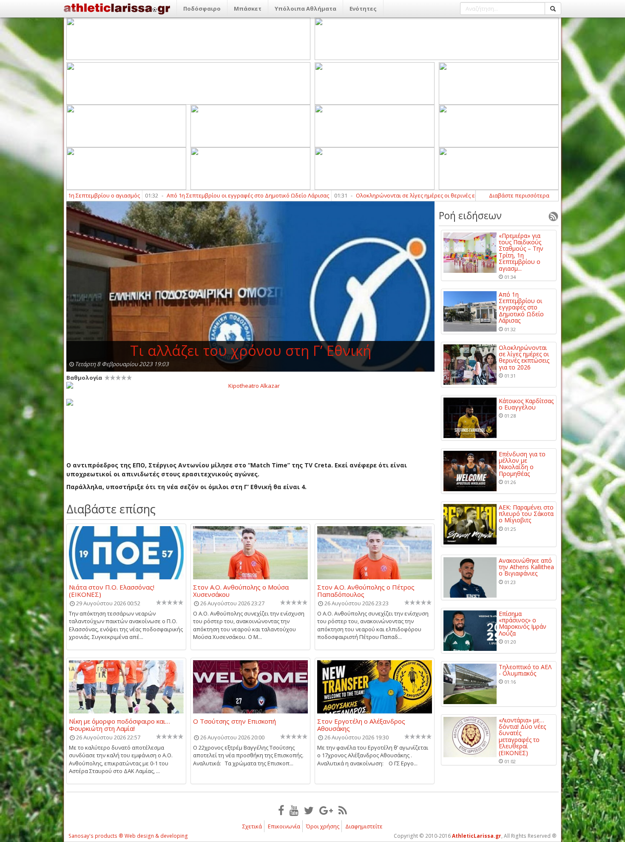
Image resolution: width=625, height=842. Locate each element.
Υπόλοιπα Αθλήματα (305, 8)
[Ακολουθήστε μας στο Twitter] (309, 810)
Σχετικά (252, 826)
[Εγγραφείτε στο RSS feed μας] (342, 810)
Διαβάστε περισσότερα (519, 195)
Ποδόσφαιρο (202, 8)
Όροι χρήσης (322, 826)
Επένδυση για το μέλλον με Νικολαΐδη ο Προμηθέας (522, 464)
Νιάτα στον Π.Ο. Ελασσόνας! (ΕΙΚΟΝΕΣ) (111, 590)
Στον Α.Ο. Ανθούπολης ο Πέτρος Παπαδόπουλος (366, 590)
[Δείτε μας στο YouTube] (294, 810)
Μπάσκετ (247, 8)
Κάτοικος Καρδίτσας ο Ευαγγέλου (526, 404)
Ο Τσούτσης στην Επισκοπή (234, 721)
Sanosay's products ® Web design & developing (128, 835)
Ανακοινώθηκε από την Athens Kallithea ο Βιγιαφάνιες (526, 567)
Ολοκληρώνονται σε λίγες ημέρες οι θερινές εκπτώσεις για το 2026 (405, 195)
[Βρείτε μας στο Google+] (326, 810)
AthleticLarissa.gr (476, 835)
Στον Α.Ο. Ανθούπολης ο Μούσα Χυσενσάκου (241, 590)
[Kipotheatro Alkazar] (250, 385)
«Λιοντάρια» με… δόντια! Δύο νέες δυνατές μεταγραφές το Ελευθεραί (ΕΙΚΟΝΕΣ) (522, 736)
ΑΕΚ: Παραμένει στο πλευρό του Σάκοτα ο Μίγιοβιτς (526, 514)
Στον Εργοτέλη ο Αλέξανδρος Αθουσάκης (361, 724)
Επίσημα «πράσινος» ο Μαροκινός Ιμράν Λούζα (522, 623)
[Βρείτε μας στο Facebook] (281, 810)
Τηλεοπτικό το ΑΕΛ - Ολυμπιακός (525, 670)
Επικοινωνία (284, 826)
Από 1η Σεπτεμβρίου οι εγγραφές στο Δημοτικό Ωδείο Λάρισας (211, 195)
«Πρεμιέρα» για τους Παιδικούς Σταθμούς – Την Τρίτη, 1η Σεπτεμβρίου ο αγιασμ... (521, 252)
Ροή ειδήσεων (470, 215)
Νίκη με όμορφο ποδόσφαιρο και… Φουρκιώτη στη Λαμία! (119, 724)
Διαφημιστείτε (364, 826)
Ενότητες (363, 8)
